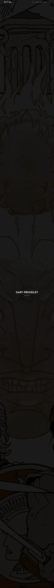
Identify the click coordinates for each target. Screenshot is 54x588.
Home (33, 2)
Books (41, 2)
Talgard (38, 2)
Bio (35, 2)
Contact (44, 2)
